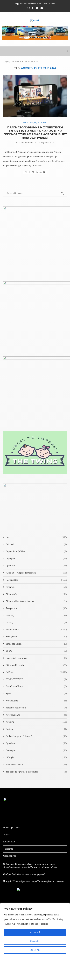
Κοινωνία (36, 722)
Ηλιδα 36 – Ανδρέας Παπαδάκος (36, 573)
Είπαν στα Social (36, 644)
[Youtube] (37, 8)
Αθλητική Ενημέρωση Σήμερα (36, 601)
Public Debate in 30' (36, 764)
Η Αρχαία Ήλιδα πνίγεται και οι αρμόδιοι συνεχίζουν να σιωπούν (33, 881)
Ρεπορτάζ (36, 587)
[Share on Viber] (44, 172)
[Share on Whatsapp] (41, 172)
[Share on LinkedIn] (37, 172)
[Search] (66, 51)
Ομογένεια (36, 743)
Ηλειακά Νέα (36, 580)
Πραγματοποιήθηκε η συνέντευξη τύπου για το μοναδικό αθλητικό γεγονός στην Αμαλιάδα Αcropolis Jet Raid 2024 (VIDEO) (35, 132)
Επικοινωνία (9, 841)
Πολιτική (36, 544)
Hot (36, 537)
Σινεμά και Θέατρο (36, 686)
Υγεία (36, 693)
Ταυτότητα (8, 849)
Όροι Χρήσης (9, 856)
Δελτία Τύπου (36, 629)
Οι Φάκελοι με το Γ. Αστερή (36, 736)
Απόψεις (36, 615)
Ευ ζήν (36, 651)
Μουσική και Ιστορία (36, 708)
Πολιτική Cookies (11, 827)
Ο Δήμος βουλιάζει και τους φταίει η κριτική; (24, 874)
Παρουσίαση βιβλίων (36, 551)
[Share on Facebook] (29, 172)
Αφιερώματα (36, 608)
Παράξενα (36, 558)
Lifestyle (36, 757)
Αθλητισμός (36, 594)
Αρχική (6, 61)
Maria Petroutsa (26, 142)
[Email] (42, 8)
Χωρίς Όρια (36, 636)
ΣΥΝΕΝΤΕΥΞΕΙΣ (36, 679)
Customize (35, 941)
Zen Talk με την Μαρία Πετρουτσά (36, 772)
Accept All (35, 932)
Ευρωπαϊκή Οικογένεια (36, 658)
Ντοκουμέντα (36, 700)
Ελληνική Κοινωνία (36, 665)
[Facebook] (32, 8)
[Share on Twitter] (33, 172)
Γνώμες (36, 622)
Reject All (35, 950)
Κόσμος (36, 729)
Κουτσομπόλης (36, 715)
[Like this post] (26, 172)
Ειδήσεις (36, 672)
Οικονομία (36, 750)
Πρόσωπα (36, 565)
